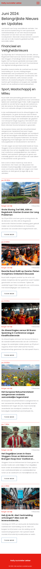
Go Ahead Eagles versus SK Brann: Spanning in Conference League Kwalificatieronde (18, 333)
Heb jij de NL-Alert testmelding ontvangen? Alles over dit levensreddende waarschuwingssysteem (17, 518)
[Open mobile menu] (38, 3)
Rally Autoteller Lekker (11, 3)
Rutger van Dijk (6, 206)
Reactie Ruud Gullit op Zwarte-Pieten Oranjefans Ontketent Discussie (20, 272)
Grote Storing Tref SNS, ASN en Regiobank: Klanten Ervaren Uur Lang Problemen (20, 212)
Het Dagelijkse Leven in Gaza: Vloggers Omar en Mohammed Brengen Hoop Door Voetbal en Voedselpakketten (17, 456)
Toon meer (9, 235)
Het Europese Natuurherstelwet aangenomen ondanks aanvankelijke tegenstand (17, 394)
